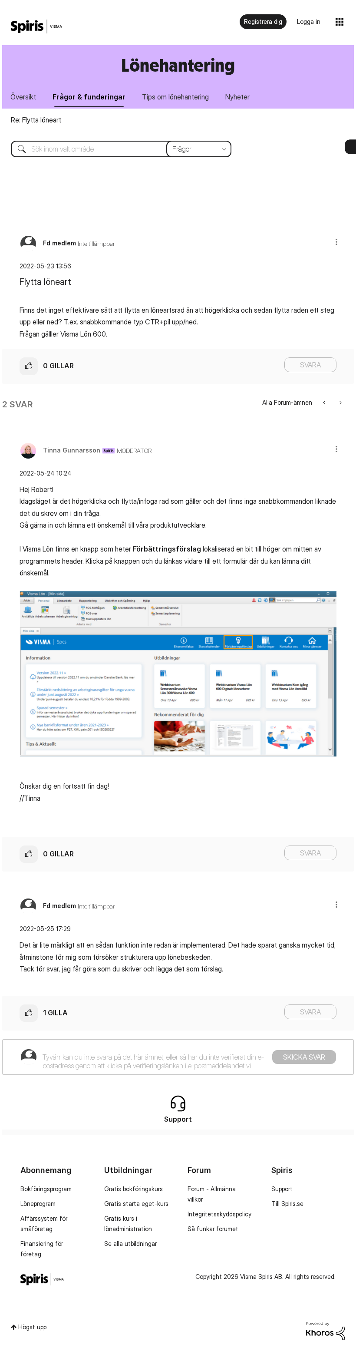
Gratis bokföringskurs (133, 1188)
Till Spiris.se (287, 1203)
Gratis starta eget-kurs (136, 1203)
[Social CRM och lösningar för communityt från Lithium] (325, 1330)
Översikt (23, 96)
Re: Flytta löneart (36, 120)
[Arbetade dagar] (325, 402)
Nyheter (237, 96)
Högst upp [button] (32, 1327)
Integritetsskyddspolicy (219, 1214)
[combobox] (114, 149)
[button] (336, 241)
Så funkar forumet (213, 1228)
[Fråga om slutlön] (339, 402)
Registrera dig (263, 21)
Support (282, 1188)
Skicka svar (304, 1057)
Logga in (308, 21)
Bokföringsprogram (46, 1188)
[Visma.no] (36, 27)
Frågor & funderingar (89, 96)
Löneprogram (38, 1203)
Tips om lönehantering (175, 96)
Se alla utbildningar (130, 1243)
